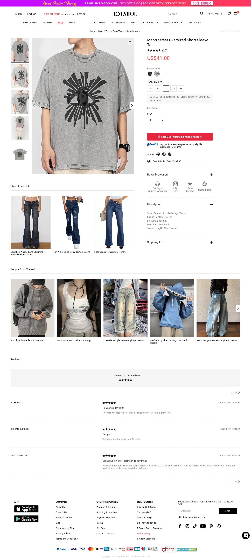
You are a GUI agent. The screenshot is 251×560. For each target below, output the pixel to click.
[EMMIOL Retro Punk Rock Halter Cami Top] (79, 308)
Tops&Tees (118, 31)
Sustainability (173, 22)
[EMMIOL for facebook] (180, 526)
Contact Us (61, 512)
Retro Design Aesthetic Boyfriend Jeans (217, 340)
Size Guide (152, 108)
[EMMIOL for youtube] (203, 526)
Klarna (99, 523)
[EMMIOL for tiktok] (194, 526)
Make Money (143, 533)
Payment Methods (105, 517)
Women (47, 22)
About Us (60, 507)
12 (173, 88)
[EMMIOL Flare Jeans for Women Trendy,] (114, 222)
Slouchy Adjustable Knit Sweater (27, 340)
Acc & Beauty (150, 22)
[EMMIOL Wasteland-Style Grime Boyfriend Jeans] (125, 308)
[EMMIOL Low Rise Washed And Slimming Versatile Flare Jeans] (31, 222)
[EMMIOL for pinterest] (211, 526)
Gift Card (101, 528)
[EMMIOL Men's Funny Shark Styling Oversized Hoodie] (172, 308)
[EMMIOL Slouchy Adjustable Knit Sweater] (32, 308)
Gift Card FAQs (144, 517)
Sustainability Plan (65, 528)
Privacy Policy (63, 533)
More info (176, 147)
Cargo (84, 23)
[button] (238, 308)
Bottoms (100, 22)
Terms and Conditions (67, 538)
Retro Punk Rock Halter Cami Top (73, 340)
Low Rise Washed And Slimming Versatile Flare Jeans (27, 253)
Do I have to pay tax (147, 523)
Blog (58, 523)
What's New (30, 22)
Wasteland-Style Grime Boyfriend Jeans (123, 340)
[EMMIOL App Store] (26, 511)
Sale (60, 22)
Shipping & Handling (106, 512)
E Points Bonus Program (149, 528)
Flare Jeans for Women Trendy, (110, 252)
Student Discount (146, 538)
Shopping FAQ (144, 512)
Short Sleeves (133, 31)
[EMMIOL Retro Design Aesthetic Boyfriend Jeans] (218, 308)
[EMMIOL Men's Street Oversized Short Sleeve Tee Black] (150, 75)
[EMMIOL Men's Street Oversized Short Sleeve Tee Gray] (157, 75)
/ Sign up (217, 13)
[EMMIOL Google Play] (26, 521)
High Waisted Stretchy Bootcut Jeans (71, 252)
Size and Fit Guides (147, 507)
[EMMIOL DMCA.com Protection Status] (186, 551)
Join (228, 511)
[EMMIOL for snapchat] (219, 525)
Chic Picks (194, 22)
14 (181, 88)
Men (133, 22)
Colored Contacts (105, 533)
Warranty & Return (105, 507)
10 (164, 50)
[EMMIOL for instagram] (187, 526)
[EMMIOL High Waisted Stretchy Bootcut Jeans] (72, 222)
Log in (210, 13)
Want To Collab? (64, 517)
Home (92, 31)
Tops (72, 22)
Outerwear (118, 22)
